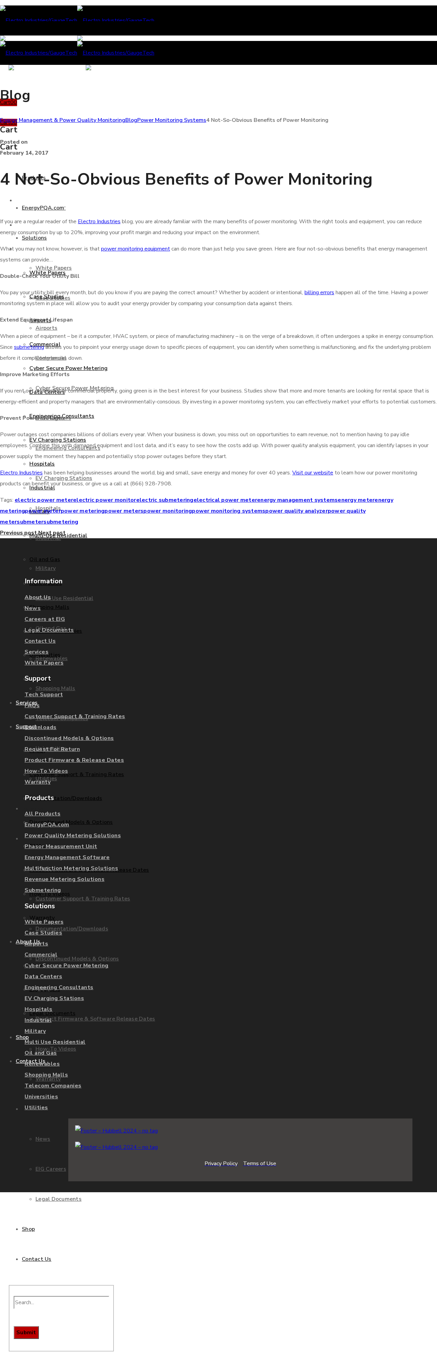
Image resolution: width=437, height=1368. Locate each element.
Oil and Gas (41, 1053)
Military (35, 1031)
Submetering (43, 890)
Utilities (36, 1107)
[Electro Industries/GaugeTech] (77, 20)
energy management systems (297, 500)
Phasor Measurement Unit (61, 846)
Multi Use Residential (55, 1042)
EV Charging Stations (54, 998)
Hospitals (39, 1009)
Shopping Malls (46, 1075)
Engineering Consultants (59, 987)
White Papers (44, 663)
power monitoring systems (228, 511)
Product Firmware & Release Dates (74, 760)
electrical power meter (225, 500)
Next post (52, 533)
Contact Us (40, 641)
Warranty (38, 782)
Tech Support (44, 694)
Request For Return (52, 749)
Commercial (41, 954)
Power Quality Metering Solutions (73, 835)
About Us (38, 597)
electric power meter (44, 500)
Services (36, 652)
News (33, 608)
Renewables (42, 1064)
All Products (42, 813)
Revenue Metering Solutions (64, 879)
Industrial (38, 1020)
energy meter (356, 500)
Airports (36, 943)
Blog (131, 120)
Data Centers (43, 976)
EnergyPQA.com (47, 824)
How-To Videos (46, 771)
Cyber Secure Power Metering (67, 965)
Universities (41, 1096)
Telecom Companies (53, 1085)
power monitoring (167, 511)
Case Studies (43, 933)
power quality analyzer (296, 511)
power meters (123, 511)
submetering (60, 522)
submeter (30, 522)
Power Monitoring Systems (171, 120)
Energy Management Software (67, 857)
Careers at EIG (45, 619)
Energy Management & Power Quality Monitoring (62, 120)
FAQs (32, 705)
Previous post (18, 533)
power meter (43, 511)
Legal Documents (49, 630)
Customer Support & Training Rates (75, 716)
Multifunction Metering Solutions (71, 868)
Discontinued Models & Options (69, 738)
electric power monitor (104, 500)
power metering (83, 511)
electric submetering (165, 500)
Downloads (41, 727)
